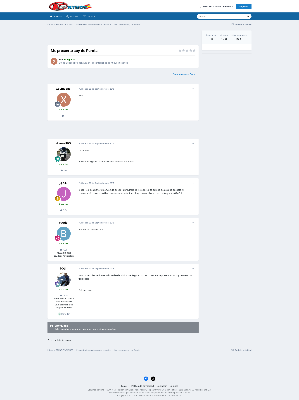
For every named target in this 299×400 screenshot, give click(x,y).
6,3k (64, 210)
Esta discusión (233, 16)
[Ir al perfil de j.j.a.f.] (64, 194)
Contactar (162, 386)
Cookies (174, 386)
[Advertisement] (123, 37)
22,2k (65, 295)
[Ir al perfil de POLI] (64, 279)
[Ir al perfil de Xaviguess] (54, 61)
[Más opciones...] (193, 89)
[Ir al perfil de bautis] (64, 234)
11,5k (64, 250)
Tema (124, 386)
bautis (63, 222)
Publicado (96, 89)
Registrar (244, 6)
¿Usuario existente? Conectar (216, 6)
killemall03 (63, 143)
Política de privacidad (142, 386)
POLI (63, 268)
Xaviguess (63, 88)
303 (65, 170)
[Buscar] (248, 16)
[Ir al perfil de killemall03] (64, 154)
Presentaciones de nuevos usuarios (109, 62)
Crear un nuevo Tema (184, 74)
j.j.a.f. (63, 183)
